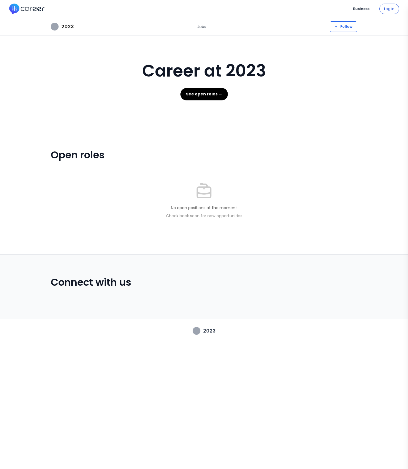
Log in (389, 8)
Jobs (201, 26)
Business (361, 8)
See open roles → (204, 94)
